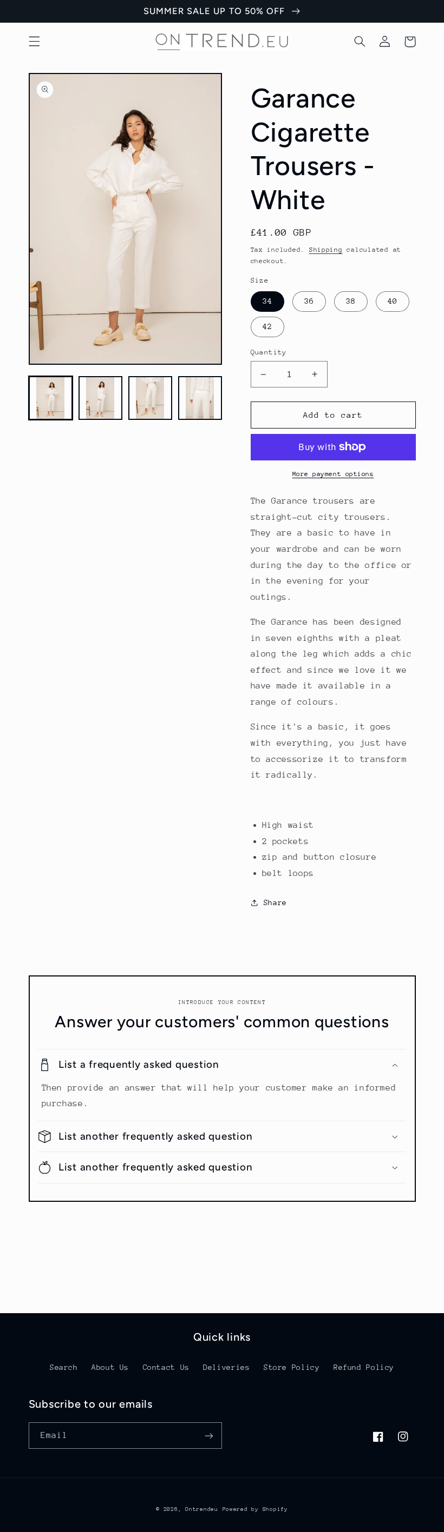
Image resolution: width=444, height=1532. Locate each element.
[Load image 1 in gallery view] (51, 398)
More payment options (333, 474)
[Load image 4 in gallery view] (200, 398)
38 (351, 301)
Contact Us (166, 1367)
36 (309, 301)
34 (267, 301)
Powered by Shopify (255, 1509)
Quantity (269, 352)
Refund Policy (364, 1367)
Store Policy (292, 1367)
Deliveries (226, 1367)
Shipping (326, 249)
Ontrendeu (201, 1509)
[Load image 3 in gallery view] (150, 398)
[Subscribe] (209, 1435)
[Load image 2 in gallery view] (101, 398)
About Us (110, 1367)
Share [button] (275, 902)
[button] (34, 41)
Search (64, 1367)
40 (392, 301)
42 (267, 326)
